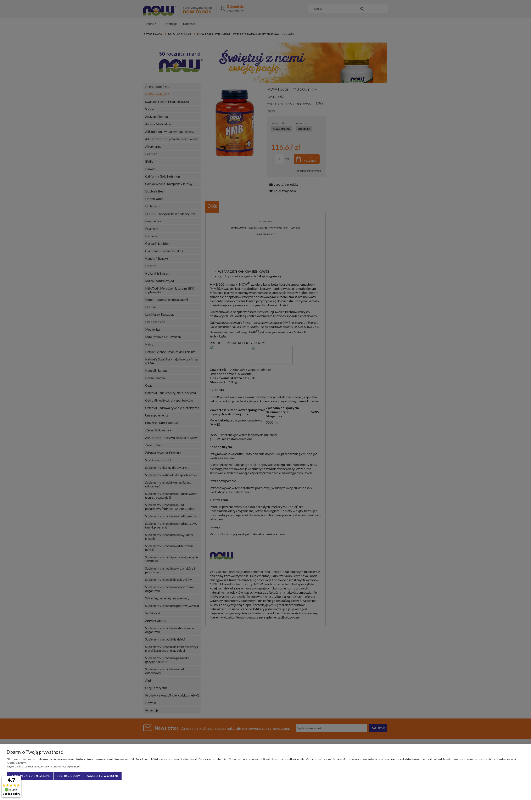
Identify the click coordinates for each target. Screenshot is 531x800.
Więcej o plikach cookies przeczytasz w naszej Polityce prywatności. (44, 766)
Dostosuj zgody (68, 775)
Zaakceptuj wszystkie (102, 775)
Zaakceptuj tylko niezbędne (30, 775)
